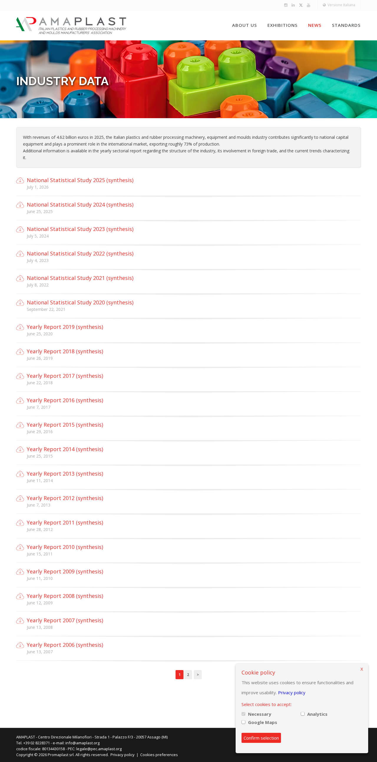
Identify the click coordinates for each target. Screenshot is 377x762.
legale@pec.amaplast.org (99, 748)
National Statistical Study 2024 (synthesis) (80, 204)
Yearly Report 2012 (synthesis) (65, 498)
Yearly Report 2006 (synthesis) (65, 644)
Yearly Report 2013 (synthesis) (65, 473)
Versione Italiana (340, 4)
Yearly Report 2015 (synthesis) (65, 424)
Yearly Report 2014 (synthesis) (65, 449)
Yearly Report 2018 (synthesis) (65, 351)
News (314, 25)
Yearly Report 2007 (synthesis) (65, 620)
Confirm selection (261, 738)
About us (244, 25)
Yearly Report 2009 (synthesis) (65, 571)
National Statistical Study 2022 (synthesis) (80, 253)
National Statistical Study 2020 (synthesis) (80, 302)
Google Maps (262, 722)
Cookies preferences (159, 754)
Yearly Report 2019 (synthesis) (65, 326)
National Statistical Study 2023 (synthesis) (80, 228)
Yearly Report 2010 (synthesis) (65, 546)
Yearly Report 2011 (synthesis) (65, 522)
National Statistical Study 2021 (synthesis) (80, 277)
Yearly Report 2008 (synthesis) (65, 595)
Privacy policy (122, 754)
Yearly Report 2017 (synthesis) (65, 375)
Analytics (317, 714)
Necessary (259, 714)
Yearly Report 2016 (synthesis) (65, 400)
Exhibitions (282, 25)
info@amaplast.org (82, 742)
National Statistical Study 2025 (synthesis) (80, 180)
